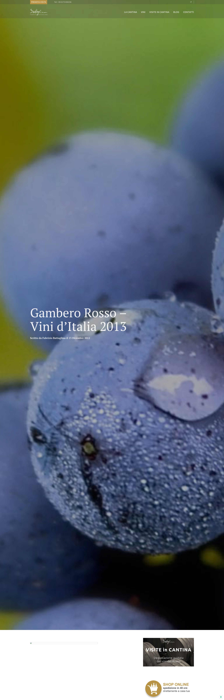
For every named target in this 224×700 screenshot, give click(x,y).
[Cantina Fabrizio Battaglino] (39, 15)
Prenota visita (38, 2)
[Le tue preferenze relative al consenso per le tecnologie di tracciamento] (221, 697)
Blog (176, 12)
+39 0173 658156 (64, 2)
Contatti (188, 12)
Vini (143, 12)
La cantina (130, 12)
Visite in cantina (159, 12)
